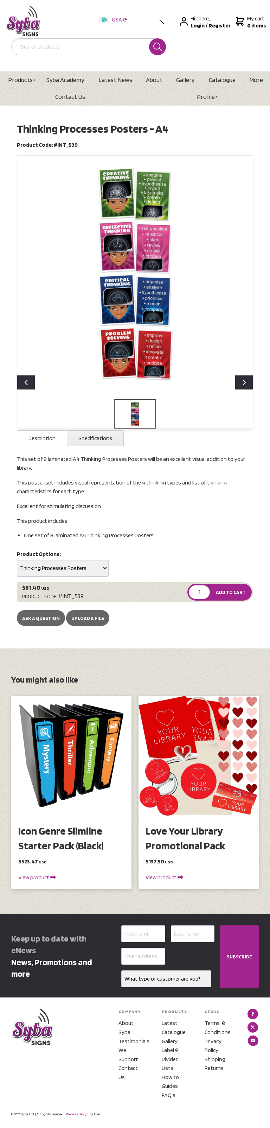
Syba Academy (65, 79)
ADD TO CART (231, 592)
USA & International (114, 24)
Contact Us (70, 96)
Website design (77, 1114)
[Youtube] (253, 1040)
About (154, 79)
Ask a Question (41, 618)
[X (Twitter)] (253, 1027)
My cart (255, 22)
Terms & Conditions (218, 1027)
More (256, 79)
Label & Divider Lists (170, 1059)
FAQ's (168, 1095)
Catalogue (222, 79)
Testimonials (131, 1041)
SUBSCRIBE (239, 956)
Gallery (185, 79)
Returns (214, 1068)
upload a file (87, 618)
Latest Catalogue (174, 1027)
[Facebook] (253, 1014)
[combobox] (63, 568)
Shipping (215, 1059)
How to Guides (170, 1082)
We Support (128, 1055)
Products (20, 79)
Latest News (115, 79)
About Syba (126, 1027)
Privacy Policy (213, 1046)
